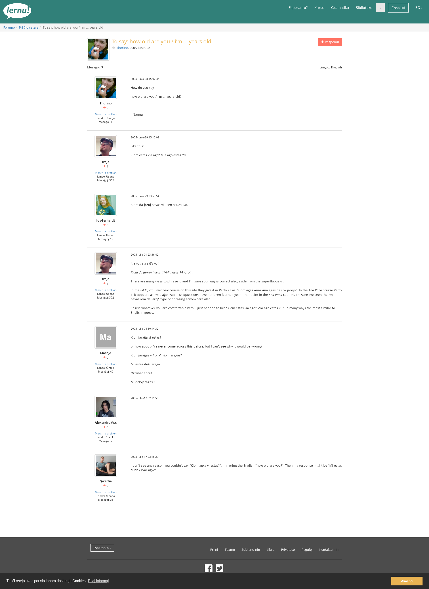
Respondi (331, 42)
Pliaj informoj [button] (98, 581)
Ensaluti (398, 7)
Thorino (122, 48)
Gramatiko (340, 7)
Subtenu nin (251, 549)
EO (417, 7)
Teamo (230, 549)
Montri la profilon (105, 114)
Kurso (319, 7)
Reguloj (307, 549)
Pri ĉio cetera (28, 27)
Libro (270, 549)
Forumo (9, 27)
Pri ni (214, 549)
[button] (380, 7)
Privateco (288, 549)
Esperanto (101, 548)
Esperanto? (298, 7)
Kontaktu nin (329, 549)
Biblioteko (364, 7)
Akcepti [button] (407, 581)
